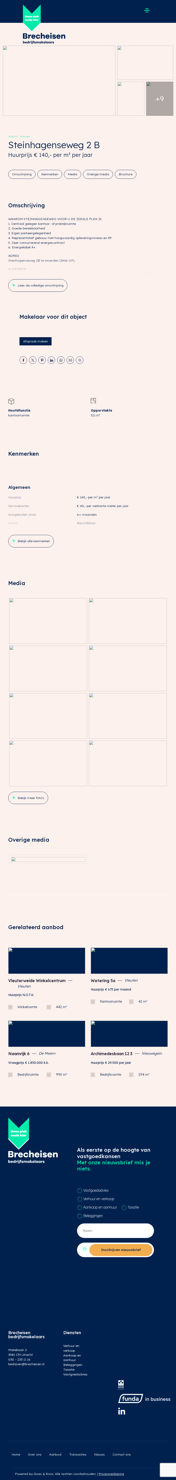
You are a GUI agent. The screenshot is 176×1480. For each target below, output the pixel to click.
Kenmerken (49, 174)
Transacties (77, 1454)
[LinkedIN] (121, 1411)
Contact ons (122, 1454)
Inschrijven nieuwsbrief (121, 1250)
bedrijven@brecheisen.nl (26, 1364)
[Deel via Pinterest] (42, 360)
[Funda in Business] (144, 1398)
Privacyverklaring (111, 1474)
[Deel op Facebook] (23, 360)
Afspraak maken (35, 341)
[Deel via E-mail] (70, 360)
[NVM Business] (121, 1384)
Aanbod (55, 1454)
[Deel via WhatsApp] (61, 360)
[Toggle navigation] (146, 10)
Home (16, 1454)
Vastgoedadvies (96, 1190)
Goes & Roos (43, 1474)
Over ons (34, 1454)
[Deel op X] (32, 360)
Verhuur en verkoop (98, 1198)
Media (72, 174)
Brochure (125, 174)
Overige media (98, 174)
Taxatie (133, 1207)
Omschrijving (22, 174)
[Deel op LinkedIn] (51, 360)
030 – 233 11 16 (19, 1359)
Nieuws (99, 1454)
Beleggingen (93, 1215)
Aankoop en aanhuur (100, 1207)
